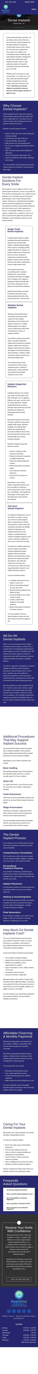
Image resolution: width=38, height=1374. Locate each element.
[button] (19, 1190)
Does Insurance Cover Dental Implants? (17, 1208)
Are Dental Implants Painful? (17, 1190)
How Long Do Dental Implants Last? (20, 1194)
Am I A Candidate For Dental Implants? (17, 1198)
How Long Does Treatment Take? (19, 1203)
